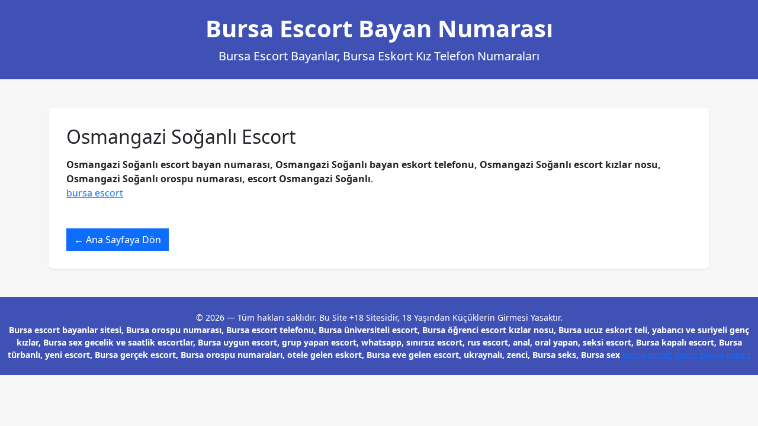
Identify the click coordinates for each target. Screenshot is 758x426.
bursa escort (94, 192)
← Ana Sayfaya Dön (117, 239)
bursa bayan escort (713, 354)
